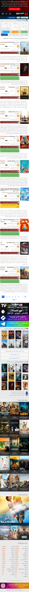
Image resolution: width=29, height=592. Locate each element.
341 (25, 297)
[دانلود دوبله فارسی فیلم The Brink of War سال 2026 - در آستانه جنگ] (4, 377)
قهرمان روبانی (16, 244)
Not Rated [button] (3, 42)
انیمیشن (12, 167)
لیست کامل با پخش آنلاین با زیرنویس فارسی (14, 351)
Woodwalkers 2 (13, 267)
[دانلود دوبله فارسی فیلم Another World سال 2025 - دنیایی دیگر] (24, 166)
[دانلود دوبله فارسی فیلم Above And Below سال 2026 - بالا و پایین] (18, 377)
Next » (14, 300)
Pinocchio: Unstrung (11, 64)
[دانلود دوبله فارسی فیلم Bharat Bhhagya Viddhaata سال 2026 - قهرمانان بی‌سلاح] (18, 385)
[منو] (2, 13)
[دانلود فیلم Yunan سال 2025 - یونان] (25, 335)
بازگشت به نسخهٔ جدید (14, 9)
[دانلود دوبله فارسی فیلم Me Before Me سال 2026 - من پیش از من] (4, 385)
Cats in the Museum (12, 136)
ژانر (18, 17)
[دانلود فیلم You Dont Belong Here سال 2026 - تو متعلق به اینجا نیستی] (25, 343)
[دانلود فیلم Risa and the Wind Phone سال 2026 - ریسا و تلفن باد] (24, 48)
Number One (14, 112)
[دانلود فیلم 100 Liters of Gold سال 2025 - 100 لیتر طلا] (4, 335)
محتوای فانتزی (12, 17)
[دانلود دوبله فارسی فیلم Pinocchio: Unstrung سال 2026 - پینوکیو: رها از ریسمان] (24, 69)
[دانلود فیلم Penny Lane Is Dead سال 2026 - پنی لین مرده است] (11, 335)
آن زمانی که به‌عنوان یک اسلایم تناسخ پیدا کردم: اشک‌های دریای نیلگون (10, 193)
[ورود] (6, 13)
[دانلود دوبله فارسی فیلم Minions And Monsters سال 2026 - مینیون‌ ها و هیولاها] (24, 225)
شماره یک (17, 113)
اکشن (15, 249)
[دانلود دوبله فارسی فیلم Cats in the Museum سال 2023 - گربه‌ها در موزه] (24, 142)
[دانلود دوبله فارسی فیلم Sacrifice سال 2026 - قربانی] (11, 368)
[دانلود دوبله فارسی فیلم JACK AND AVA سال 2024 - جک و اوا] (25, 377)
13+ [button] (1, 188)
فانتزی (18, 48)
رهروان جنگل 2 (16, 269)
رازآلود (15, 70)
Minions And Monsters (11, 220)
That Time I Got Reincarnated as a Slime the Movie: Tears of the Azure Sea (10, 190)
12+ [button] (1, 219)
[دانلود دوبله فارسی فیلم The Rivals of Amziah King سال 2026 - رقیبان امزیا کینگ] (25, 385)
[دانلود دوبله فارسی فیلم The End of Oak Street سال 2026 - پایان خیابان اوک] (18, 343)
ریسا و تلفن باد (16, 44)
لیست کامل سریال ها (14, 354)
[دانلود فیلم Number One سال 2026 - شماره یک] (24, 117)
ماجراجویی (17, 198)
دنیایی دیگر (17, 162)
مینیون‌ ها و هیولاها (15, 221)
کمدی (11, 143)
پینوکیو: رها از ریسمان (14, 65)
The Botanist (13, 87)
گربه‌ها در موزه (16, 138)
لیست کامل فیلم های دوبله (14, 358)
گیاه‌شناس (17, 89)
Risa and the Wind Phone (10, 42)
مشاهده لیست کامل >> (6, 400)
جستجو (4, 34)
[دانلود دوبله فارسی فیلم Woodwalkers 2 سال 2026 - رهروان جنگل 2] (24, 272)
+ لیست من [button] (3, 44)
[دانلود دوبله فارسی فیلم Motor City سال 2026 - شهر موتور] (11, 377)
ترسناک (12, 70)
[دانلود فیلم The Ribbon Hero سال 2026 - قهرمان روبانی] (24, 248)
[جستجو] (10, 13)
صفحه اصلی (24, 17)
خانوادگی (17, 143)
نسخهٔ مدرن (25, 6)
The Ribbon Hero (12, 243)
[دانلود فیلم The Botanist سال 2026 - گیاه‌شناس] (24, 92)
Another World (13, 161)
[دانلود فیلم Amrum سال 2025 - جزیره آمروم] (4, 343)
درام (16, 48)
